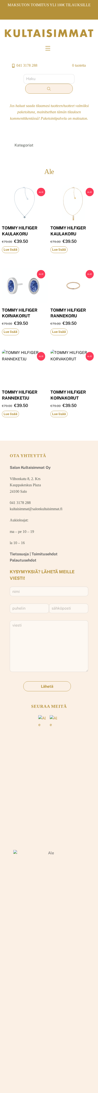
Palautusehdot (23, 560)
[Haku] (49, 89)
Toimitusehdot (45, 554)
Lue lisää (10, 249)
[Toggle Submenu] (80, 145)
